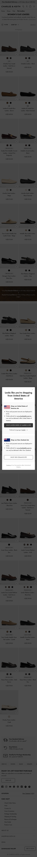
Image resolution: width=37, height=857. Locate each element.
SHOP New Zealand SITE (18, 457)
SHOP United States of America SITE (18, 425)
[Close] (32, 389)
